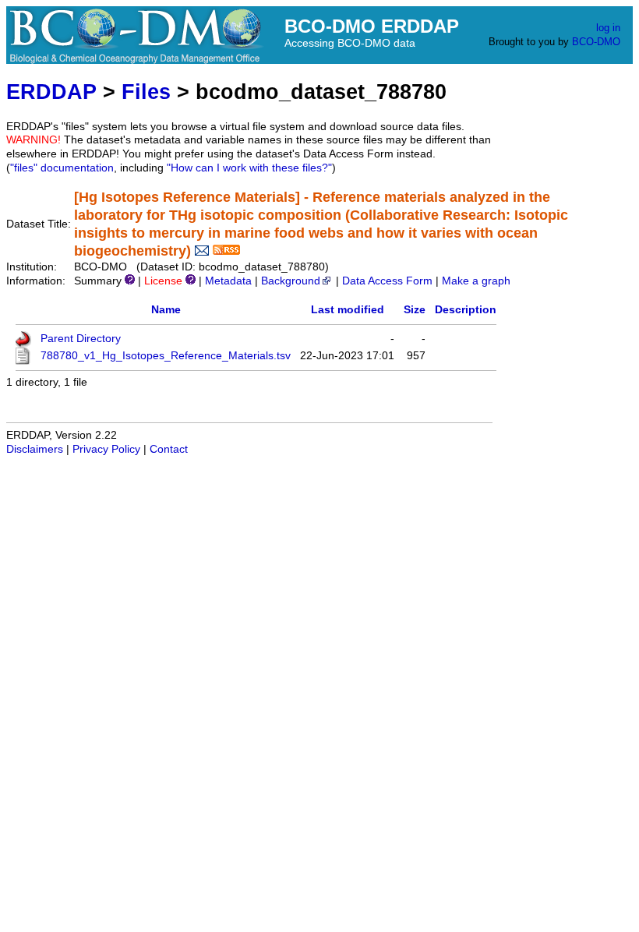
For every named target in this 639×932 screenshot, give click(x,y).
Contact (169, 449)
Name (166, 310)
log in (608, 28)
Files (146, 91)
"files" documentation (62, 168)
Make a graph (476, 281)
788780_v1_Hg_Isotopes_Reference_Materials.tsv (166, 356)
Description (465, 310)
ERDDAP (51, 91)
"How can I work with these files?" (249, 168)
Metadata (228, 281)
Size (414, 310)
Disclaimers (34, 449)
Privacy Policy (106, 449)
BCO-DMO (596, 42)
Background (290, 281)
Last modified (347, 310)
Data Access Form (387, 281)
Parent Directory (81, 338)
